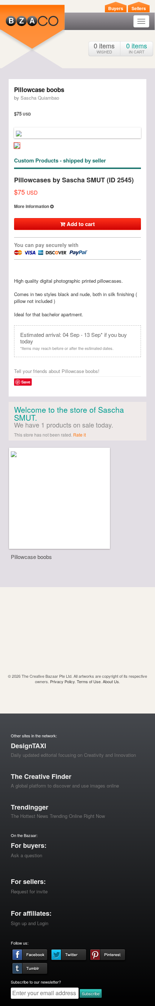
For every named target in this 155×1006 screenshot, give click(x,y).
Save (25, 382)
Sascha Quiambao (40, 97)
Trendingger (29, 807)
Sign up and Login (29, 923)
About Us (111, 681)
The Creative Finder (41, 776)
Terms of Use (89, 681)
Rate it (79, 435)
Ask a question (26, 855)
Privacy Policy (62, 681)
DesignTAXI (28, 745)
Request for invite (29, 891)
